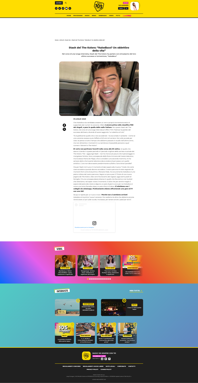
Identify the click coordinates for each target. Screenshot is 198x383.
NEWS (94, 15)
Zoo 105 (127, 16)
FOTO (118, 15)
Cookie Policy (106, 369)
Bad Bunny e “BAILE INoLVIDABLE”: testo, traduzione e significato (65, 272)
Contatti (131, 366)
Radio (87, 15)
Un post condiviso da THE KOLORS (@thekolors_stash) (94, 230)
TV (126, 8)
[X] (64, 129)
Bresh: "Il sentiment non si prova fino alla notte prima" (106, 340)
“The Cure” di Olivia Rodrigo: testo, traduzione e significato (110, 272)
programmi (77, 15)
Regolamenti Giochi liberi (93, 366)
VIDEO (111, 15)
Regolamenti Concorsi (72, 366)
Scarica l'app (99, 356)
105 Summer (123, 5)
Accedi (58, 3)
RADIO (121, 8)
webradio (103, 15)
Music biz (68, 40)
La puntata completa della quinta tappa (64, 340)
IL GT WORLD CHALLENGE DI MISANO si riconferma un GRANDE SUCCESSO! (85, 340)
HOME (69, 15)
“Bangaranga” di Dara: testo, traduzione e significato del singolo (88, 272)
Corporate (121, 366)
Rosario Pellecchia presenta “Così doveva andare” (127, 340)
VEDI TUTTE (135, 291)
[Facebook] (64, 125)
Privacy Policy (92, 369)
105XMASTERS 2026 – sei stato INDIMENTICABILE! (88, 308)
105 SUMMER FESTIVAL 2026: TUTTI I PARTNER (132, 272)
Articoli (62, 40)
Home (56, 40)
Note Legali (110, 366)
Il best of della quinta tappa (134, 308)
